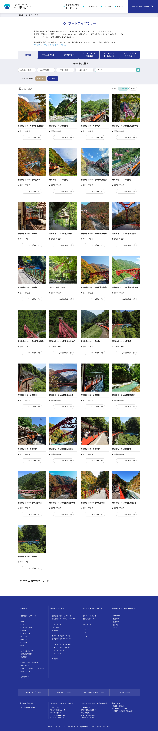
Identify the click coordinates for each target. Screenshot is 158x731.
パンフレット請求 (58, 650)
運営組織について (89, 619)
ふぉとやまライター (28, 651)
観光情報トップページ (140, 6)
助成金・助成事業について (61, 636)
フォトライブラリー (32, 15)
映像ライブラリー (64, 692)
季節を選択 (64, 70)
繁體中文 (116, 619)
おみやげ (24, 630)
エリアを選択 (44, 70)
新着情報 (24, 657)
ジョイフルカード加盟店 (29, 662)
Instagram (86, 636)
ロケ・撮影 (107, 6)
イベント (24, 636)
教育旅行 (120, 6)
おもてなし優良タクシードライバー (33, 668)
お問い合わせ (87, 624)
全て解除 (52, 78)
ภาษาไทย (116, 628)
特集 (22, 621)
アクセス (24, 642)
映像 (22, 645)
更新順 (133, 88)
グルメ (23, 624)
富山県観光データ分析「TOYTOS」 (64, 619)
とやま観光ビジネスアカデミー (62, 639)
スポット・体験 (26, 627)
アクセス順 (123, 88)
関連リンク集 (25, 671)
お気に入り (25, 677)
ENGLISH (116, 616)
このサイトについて (89, 616)
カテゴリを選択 (25, 70)
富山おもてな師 (26, 654)
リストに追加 (31, 137)
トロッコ (40, 78)
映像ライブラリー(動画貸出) (61, 647)
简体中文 (116, 622)
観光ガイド (25, 665)
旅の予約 (24, 639)
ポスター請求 (56, 653)
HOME (21, 15)
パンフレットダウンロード (94, 692)
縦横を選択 (83, 70)
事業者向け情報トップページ (72, 6)
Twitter (85, 633)
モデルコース (25, 633)
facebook (86, 630)
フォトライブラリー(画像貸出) (62, 644)
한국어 (115, 625)
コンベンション (91, 6)
